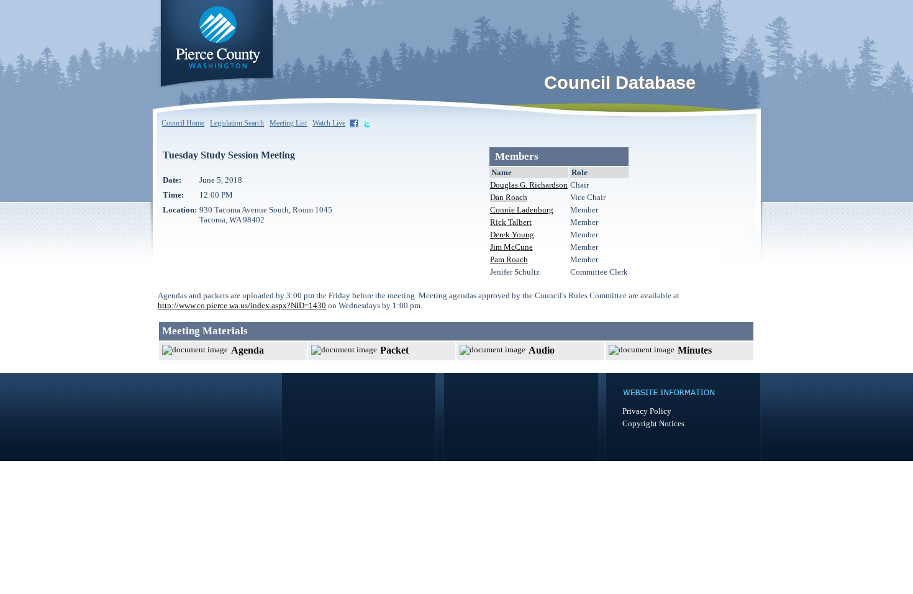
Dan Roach (508, 197)
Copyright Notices (653, 423)
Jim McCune (511, 247)
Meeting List (288, 123)
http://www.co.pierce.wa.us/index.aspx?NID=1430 (242, 305)
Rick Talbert (511, 222)
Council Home (182, 123)
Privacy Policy (646, 411)
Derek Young (512, 234)
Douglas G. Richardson (529, 185)
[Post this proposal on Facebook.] (355, 122)
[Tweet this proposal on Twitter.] (367, 122)
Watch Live (328, 123)
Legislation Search (237, 123)
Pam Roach (509, 259)
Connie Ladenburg (521, 209)
